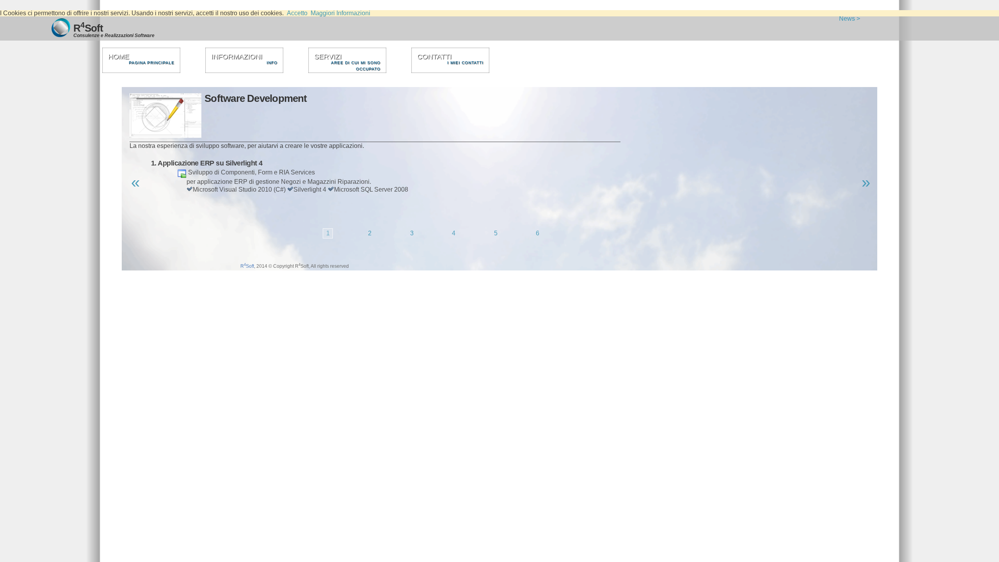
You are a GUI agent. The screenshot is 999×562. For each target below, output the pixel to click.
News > (849, 18)
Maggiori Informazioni (340, 13)
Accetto (297, 13)
